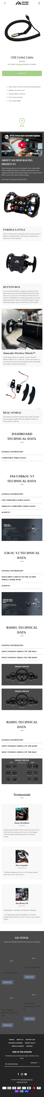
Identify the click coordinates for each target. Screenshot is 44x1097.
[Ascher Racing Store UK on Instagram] (22, 1074)
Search (11, 1040)
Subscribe (34, 1063)
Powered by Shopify (22, 1082)
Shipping (18, 64)
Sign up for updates (22, 1052)
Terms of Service (17, 1046)
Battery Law (30, 1040)
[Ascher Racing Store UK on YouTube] (26, 1074)
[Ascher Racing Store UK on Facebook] (18, 1074)
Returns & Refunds (16, 1043)
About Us (20, 1040)
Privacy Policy (30, 1043)
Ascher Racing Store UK (26, 1080)
